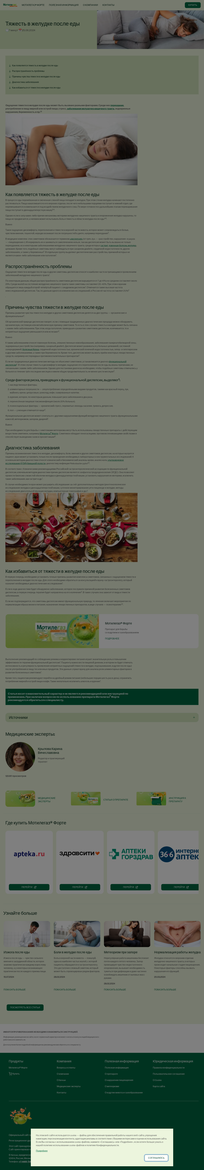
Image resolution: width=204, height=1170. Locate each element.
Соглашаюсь (156, 1158)
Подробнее (42, 1151)
